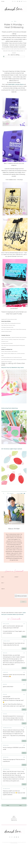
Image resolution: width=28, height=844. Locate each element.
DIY (12, 21)
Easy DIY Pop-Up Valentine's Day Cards (12, 367)
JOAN (4, 713)
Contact (14, 817)
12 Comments (11, 493)
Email (2, 582)
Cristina (4, 757)
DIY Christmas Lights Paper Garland (11, 448)
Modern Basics (20, 84)
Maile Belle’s (11, 84)
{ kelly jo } (5, 623)
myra (4, 694)
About (14, 816)
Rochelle (5, 745)
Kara (4, 684)
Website (3, 588)
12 (15, 21)
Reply (24, 636)
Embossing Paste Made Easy (9, 408)
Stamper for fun (6, 727)
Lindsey (4, 672)
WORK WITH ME (14, 820)
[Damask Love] (13, 833)
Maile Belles (5, 788)
